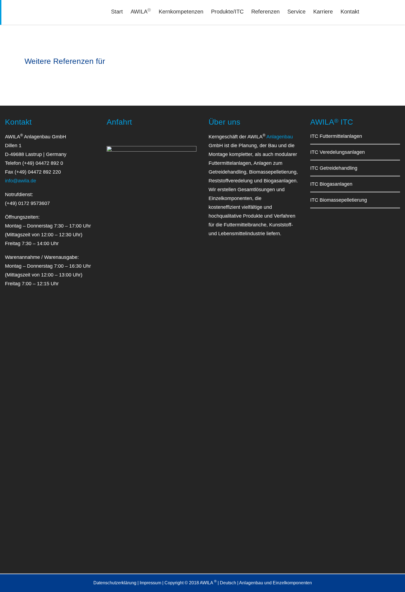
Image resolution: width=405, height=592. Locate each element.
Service (296, 12)
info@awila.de (20, 180)
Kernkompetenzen (181, 12)
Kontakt (350, 12)
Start (117, 12)
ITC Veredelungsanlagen (337, 152)
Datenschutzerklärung (114, 582)
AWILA (141, 12)
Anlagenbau (279, 136)
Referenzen (265, 12)
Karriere (323, 12)
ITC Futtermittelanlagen (336, 136)
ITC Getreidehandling (333, 168)
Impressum (150, 582)
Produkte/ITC (227, 12)
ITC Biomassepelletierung (338, 200)
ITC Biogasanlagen (331, 184)
